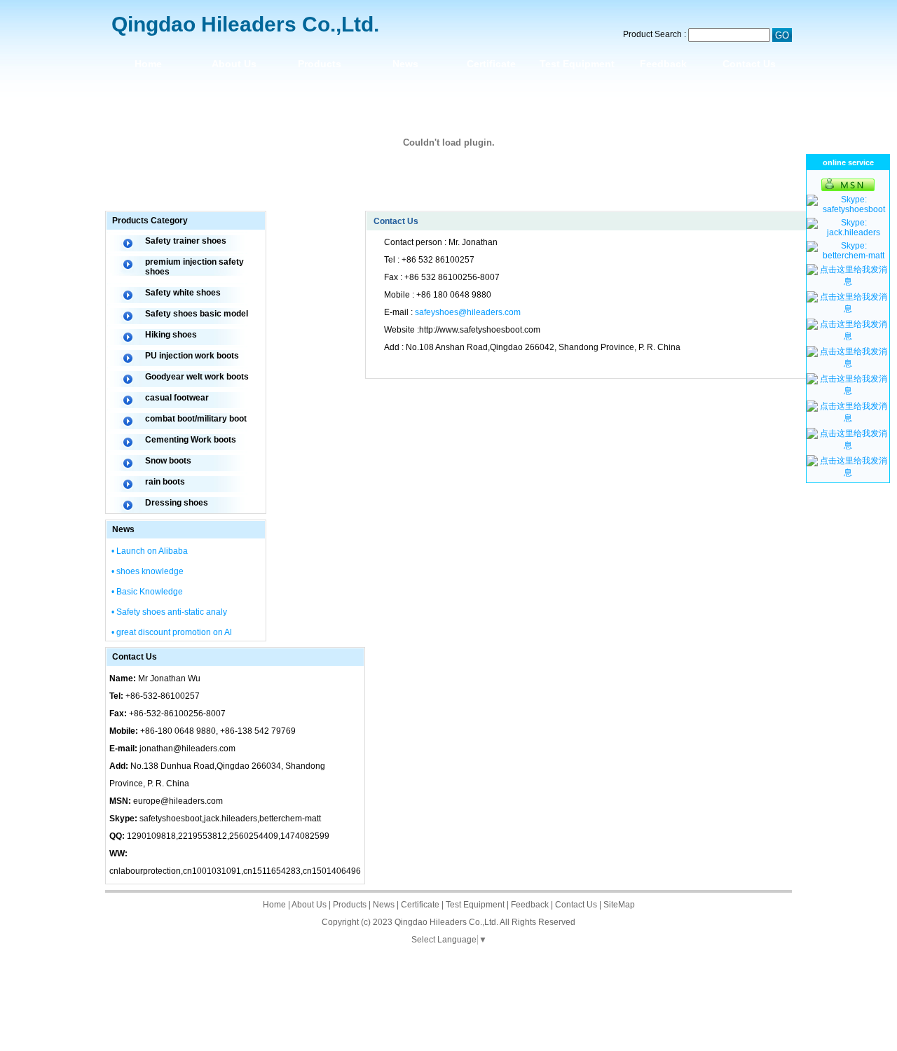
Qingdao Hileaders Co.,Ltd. (446, 922)
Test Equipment (577, 63)
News (405, 63)
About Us (234, 63)
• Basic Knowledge (147, 592)
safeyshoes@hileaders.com (468, 312)
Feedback (663, 63)
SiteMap (619, 905)
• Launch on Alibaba (149, 551)
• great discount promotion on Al (171, 632)
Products (319, 63)
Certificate (491, 63)
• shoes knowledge (147, 571)
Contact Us (749, 63)
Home (148, 63)
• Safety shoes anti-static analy (169, 612)
